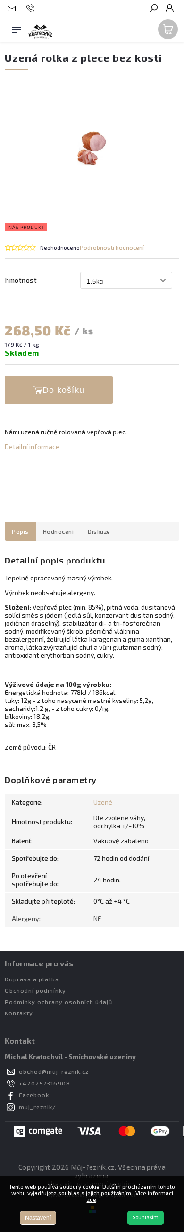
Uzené (102, 802)
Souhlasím (146, 1218)
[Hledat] (153, 9)
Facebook (34, 1095)
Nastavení (38, 1218)
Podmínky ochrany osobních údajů (58, 1001)
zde (91, 1199)
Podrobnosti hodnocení (112, 247)
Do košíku (63, 390)
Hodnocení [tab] (58, 531)
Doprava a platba (32, 979)
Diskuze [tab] (99, 531)
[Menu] (16, 28)
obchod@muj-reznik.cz (54, 1071)
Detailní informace (32, 446)
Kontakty (19, 1013)
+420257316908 (44, 1083)
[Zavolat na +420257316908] (32, 8)
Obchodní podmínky (35, 990)
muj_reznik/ (37, 1106)
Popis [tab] (20, 531)
